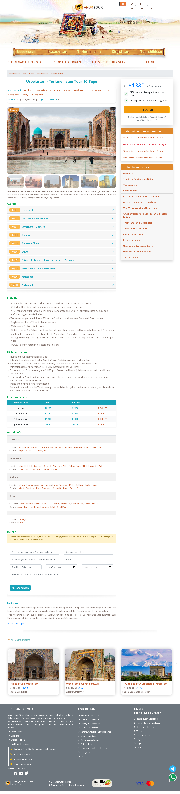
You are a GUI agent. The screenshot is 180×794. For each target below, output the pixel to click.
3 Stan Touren (130, 257)
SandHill (48, 466)
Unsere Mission (17, 739)
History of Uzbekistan (90, 723)
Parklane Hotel (81, 447)
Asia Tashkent (66, 447)
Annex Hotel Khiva (50, 503)
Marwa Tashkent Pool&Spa (44, 447)
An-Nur (40, 485)
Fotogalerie (85, 752)
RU (141, 8)
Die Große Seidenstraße (91, 719)
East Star (36, 469)
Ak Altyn (22, 519)
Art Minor (65, 503)
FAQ (82, 756)
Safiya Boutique (60, 485)
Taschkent (27, 90)
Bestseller (128, 173)
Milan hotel (24, 447)
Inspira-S (23, 450)
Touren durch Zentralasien (148, 723)
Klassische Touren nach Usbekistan (141, 196)
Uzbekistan (95, 447)
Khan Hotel (24, 466)
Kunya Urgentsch (97, 90)
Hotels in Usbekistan (145, 727)
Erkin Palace (77, 503)
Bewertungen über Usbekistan (94, 748)
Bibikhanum (37, 466)
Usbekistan (26, 51)
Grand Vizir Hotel (93, 503)
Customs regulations (89, 740)
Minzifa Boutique (27, 485)
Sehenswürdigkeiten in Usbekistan (95, 731)
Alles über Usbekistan (109, 62)
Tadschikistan (151, 51)
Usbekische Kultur (88, 736)
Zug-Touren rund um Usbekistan (140, 208)
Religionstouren (131, 240)
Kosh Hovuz (24, 469)
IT (132, 8)
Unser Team (16, 731)
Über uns (14, 735)
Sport (21, 522)
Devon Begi (75, 488)
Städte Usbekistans (89, 727)
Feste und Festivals (133, 234)
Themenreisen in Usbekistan (138, 222)
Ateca (32, 450)
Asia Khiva (23, 506)
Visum (139, 731)
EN (132, 3)
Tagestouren (130, 184)
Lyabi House (91, 485)
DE (123, 3)
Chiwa (67, 90)
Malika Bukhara (76, 485)
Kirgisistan (120, 51)
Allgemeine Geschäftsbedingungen (67, 785)
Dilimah (46, 469)
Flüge (138, 743)
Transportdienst (143, 735)
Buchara (56, 90)
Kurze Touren (130, 190)
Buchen (11, 531)
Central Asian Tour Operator (90, 2)
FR (151, 3)
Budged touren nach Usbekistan (139, 202)
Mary (25, 94)
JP (151, 8)
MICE (138, 747)
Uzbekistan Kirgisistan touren (138, 245)
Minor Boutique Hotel (29, 503)
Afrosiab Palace (97, 466)
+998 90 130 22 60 (22, 754)
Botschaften (86, 744)
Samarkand (42, 90)
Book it (102, 408)
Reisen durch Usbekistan (147, 719)
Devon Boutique (60, 488)
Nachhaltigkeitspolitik (20, 744)
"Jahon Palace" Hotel (79, 466)
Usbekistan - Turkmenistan (50, 73)
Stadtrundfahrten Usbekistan (138, 179)
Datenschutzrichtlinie (60, 781)
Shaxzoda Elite (60, 466)
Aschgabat (13, 94)
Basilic (48, 485)
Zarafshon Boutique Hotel (42, 506)
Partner (150, 62)
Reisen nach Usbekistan (26, 62)
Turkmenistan (89, 51)
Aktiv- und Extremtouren (136, 228)
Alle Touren (28, 73)
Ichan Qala (41, 450)
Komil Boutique (43, 488)
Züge (138, 739)
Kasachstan (57, 51)
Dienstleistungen (67, 62)
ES (141, 3)
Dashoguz (79, 90)
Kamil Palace (63, 506)
